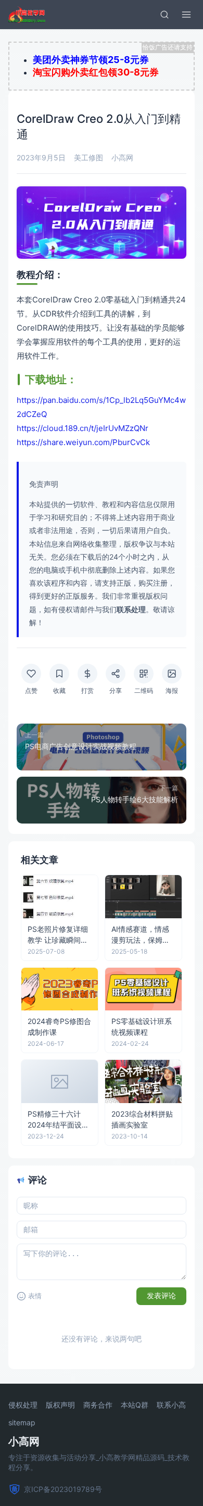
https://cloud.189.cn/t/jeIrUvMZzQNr (82, 428)
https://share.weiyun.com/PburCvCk (83, 442)
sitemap (21, 1423)
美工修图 (88, 157)
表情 (35, 1296)
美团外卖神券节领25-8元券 (91, 59)
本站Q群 (134, 1405)
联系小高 (171, 1405)
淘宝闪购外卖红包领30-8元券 (96, 72)
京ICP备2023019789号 (63, 1489)
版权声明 (60, 1405)
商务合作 (97, 1405)
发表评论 (161, 1296)
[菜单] (186, 14)
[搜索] (164, 14)
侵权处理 (22, 1405)
